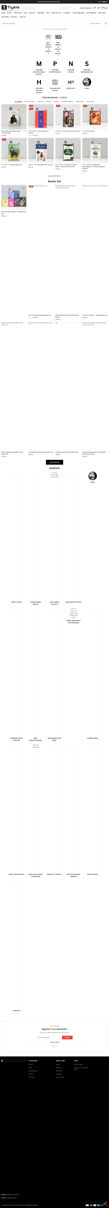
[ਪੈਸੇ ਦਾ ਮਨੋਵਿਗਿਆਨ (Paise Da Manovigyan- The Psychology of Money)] (95, 150)
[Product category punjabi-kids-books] (55, 85)
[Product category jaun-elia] (16, 946)
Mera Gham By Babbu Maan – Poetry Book (11, 132)
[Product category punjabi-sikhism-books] (87, 66)
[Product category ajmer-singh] (92, 674)
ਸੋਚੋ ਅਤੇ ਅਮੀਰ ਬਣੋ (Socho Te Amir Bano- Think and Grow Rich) (66, 166)
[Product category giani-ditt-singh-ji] (54, 810)
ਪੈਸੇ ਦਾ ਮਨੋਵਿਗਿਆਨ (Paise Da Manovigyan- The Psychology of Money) (93, 167)
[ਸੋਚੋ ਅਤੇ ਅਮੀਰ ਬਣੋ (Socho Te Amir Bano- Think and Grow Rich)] (68, 150)
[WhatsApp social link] (56, 1046)
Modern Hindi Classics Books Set (66, 452)
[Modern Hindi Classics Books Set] (68, 386)
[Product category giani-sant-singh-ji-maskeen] (35, 811)
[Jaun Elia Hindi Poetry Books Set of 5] (41, 386)
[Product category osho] (87, 84)
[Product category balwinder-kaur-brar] (54, 675)
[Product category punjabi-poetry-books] (55, 66)
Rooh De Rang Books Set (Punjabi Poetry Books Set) (94, 453)
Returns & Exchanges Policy (81, 1068)
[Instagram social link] (101, 1)
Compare (59, 1071)
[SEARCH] (75, 8)
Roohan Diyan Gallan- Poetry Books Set (13, 213)
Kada (30, 1068)
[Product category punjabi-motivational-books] (39, 67)
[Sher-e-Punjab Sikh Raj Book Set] (41, 249)
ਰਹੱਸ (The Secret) (88, 131)
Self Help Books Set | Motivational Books (67, 316)
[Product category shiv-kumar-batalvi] (54, 539)
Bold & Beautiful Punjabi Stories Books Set (12, 453)
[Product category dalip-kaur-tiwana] (16, 810)
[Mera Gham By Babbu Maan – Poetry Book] (14, 116)
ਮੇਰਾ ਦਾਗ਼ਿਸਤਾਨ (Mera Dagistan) (11, 165)
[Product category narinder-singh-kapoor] (16, 675)
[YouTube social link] (104, 1)
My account (60, 1077)
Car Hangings (33, 1071)
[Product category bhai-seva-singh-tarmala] (73, 811)
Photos (31, 1074)
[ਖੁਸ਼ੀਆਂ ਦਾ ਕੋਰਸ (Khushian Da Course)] (41, 150)
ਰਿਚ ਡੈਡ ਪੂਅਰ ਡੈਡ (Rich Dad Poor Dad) (67, 131)
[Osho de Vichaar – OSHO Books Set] (95, 249)
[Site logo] (10, 8)
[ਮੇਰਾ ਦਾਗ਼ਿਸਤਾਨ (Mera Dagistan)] (14, 150)
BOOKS (31, 1064)
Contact (59, 1074)
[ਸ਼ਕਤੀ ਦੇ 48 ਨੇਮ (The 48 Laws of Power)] (41, 116)
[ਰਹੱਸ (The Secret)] (95, 116)
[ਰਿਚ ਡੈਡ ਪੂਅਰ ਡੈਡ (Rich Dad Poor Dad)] (68, 116)
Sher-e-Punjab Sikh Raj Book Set (39, 315)
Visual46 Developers (31, 1205)
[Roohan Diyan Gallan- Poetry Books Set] (14, 197)
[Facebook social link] (99, 1)
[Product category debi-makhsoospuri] (35, 675)
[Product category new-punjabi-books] (58, 45)
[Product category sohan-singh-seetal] (35, 539)
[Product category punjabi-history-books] (39, 86)
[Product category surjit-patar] (16, 538)
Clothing (31, 1077)
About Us (59, 1068)
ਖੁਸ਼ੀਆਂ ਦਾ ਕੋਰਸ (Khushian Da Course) (40, 165)
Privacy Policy (78, 1064)
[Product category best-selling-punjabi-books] (48, 44)
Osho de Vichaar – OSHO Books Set (94, 315)
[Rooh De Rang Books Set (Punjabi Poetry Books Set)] (95, 386)
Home (58, 1064)
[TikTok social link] (106, 1)
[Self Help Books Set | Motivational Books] (68, 249)
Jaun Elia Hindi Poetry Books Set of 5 (41, 452)
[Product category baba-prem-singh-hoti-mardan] (73, 616)
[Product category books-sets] (71, 84)
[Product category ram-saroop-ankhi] (73, 538)
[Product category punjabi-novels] (71, 66)
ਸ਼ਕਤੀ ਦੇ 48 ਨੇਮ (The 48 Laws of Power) (38, 132)
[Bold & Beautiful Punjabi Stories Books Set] (14, 386)
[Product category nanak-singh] (92, 810)
